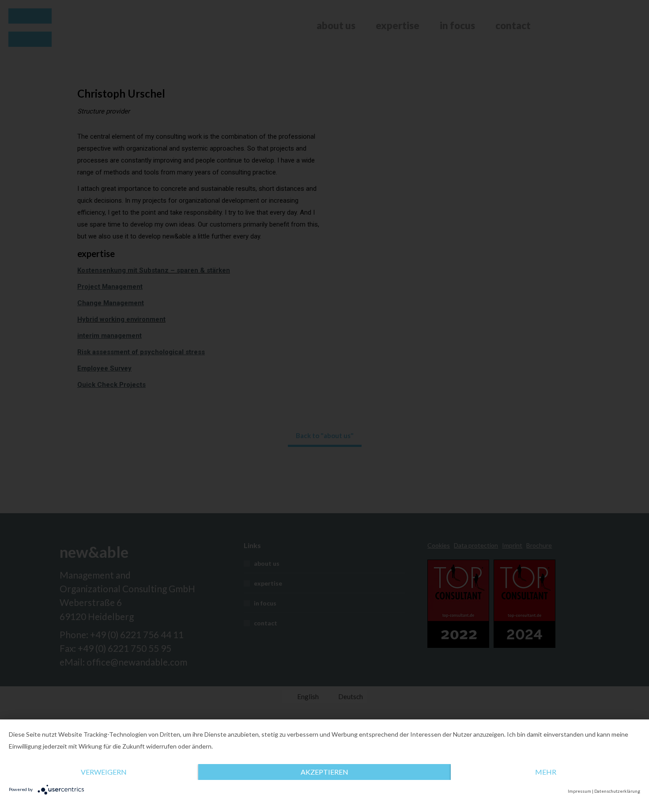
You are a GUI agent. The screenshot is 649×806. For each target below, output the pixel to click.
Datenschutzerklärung (617, 791)
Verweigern (104, 772)
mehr (545, 772)
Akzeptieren (324, 772)
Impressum (579, 791)
